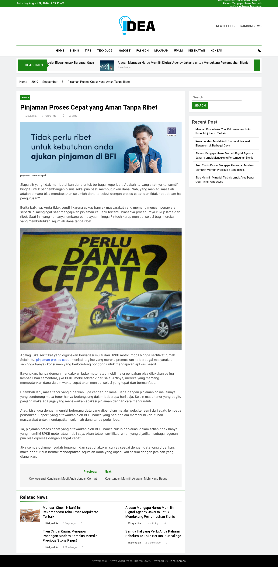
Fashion (142, 50)
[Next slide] (260, 2)
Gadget (125, 50)
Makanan (161, 50)
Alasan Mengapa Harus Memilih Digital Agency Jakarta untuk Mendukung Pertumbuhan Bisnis (242, 3)
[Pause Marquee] (257, 65)
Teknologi (105, 50)
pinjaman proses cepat (53, 360)
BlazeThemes (177, 560)
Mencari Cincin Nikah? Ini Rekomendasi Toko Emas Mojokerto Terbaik (246, 9)
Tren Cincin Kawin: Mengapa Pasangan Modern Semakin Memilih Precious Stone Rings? (242, 6)
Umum (178, 50)
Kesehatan (196, 50)
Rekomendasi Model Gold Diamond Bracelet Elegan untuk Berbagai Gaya (240, 12)
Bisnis (74, 50)
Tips (88, 50)
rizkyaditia (30, 115)
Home (60, 50)
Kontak (216, 50)
